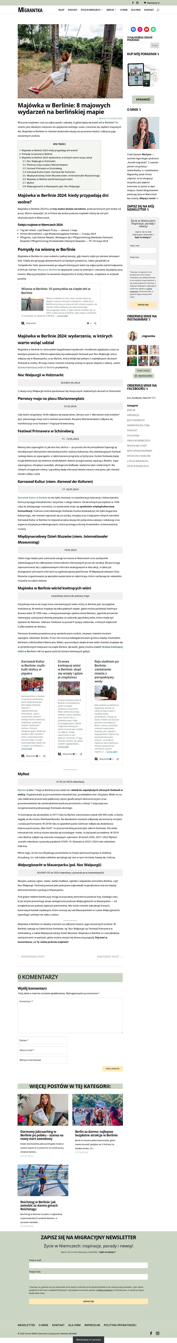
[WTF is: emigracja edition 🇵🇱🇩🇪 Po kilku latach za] (143, 350)
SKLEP (61, 10)
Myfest (28, 182)
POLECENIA (133, 435)
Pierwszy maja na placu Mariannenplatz (45, 164)
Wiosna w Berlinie (47, 269)
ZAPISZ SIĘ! (143, 304)
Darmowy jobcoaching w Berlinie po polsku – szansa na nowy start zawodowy (41, 1135)
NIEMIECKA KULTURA (138, 425)
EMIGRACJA (133, 415)
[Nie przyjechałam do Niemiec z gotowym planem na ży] (154, 350)
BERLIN (110, 10)
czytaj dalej (26, 1155)
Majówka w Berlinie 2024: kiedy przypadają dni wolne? (48, 150)
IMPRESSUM (92, 1325)
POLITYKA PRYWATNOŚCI (120, 1325)
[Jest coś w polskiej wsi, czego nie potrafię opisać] (132, 361)
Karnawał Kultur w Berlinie (33, 497)
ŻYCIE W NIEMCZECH (90, 10)
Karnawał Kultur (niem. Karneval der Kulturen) (49, 172)
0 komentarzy (115, 118)
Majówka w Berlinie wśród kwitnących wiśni (48, 179)
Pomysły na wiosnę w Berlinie (35, 153)
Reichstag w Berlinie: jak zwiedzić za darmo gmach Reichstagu (39, 1205)
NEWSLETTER (26, 1325)
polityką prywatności (105, 1290)
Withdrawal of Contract (88, 1339)
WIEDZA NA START (137, 445)
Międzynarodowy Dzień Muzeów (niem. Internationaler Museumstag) (61, 175)
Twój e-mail (134, 245)
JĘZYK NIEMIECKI (136, 420)
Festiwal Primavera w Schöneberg (42, 168)
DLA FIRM (135, 10)
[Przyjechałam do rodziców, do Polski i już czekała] (143, 361)
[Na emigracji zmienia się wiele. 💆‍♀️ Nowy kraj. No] (132, 350)
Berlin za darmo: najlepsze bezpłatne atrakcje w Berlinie (96, 1133)
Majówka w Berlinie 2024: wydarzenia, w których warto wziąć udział (55, 157)
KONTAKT (149, 10)
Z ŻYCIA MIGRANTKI (137, 461)
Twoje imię (134, 257)
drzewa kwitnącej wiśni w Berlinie (36, 367)
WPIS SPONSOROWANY (139, 450)
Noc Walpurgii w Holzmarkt (39, 161)
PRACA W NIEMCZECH (138, 440)
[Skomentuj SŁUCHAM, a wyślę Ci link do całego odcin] (154, 361)
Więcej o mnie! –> (149, 198)
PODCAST (72, 10)
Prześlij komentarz (112, 1069)
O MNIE (123, 10)
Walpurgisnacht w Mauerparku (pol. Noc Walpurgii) (51, 186)
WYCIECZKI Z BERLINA (138, 455)
